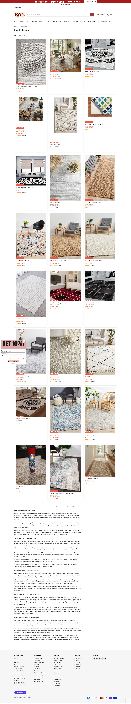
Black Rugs (36, 666)
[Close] (24, 341)
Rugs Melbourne (77, 658)
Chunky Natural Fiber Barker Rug (58, 260)
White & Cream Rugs (39, 662)
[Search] (92, 14)
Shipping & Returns (19, 666)
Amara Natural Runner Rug (91, 478)
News (110, 21)
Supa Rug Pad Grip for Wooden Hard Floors (26, 86)
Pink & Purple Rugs (38, 675)
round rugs (37, 549)
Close (13, 363)
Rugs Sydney (77, 662)
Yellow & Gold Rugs (38, 677)
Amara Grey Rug (20, 130)
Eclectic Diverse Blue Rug (56, 434)
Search (16, 658)
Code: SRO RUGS (91, 1)
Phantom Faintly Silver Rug (22, 376)
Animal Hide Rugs (58, 685)
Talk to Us (16, 660)
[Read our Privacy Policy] (24, 358)
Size (28, 21)
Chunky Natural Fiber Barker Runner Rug (95, 202)
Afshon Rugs (67, 21)
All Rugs (22, 21)
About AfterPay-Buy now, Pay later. (22, 672)
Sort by (16, 35)
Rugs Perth (76, 660)
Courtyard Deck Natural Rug (91, 434)
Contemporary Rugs (59, 658)
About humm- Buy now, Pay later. (22, 675)
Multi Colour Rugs (38, 681)
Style (40, 21)
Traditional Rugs (58, 666)
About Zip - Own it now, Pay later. (22, 670)
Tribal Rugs (56, 672)
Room (46, 21)
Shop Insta (83, 21)
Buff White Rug (88, 376)
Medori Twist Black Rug (90, 303)
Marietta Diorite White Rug (22, 318)
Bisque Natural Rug (55, 144)
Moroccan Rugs (57, 668)
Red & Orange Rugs (39, 672)
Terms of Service (18, 668)
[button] (110, 15)
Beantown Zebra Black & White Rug (24, 187)
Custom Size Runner (56, 21)
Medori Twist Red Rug (55, 303)
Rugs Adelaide (77, 668)
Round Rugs (57, 681)
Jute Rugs (56, 675)
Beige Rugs (37, 660)
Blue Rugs (36, 670)
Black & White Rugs (38, 658)
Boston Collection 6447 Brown (23, 418)
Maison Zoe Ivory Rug (55, 202)
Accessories (91, 21)
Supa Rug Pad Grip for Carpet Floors (94, 124)
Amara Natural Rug (55, 73)
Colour (34, 21)
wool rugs (57, 515)
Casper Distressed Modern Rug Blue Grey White (62, 493)
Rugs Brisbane (77, 666)
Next (72, 506)
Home (15, 21)
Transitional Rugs (58, 660)
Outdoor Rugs (57, 679)
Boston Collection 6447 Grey (92, 71)
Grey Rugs (36, 664)
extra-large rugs (45, 549)
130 (68, 506)
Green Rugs (37, 668)
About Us (16, 662)
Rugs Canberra (77, 664)
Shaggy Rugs (57, 670)
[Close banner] (129, 1)
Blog (15, 664)
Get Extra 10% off (13, 361)
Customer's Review (102, 21)
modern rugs (37, 525)
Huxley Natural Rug (55, 376)
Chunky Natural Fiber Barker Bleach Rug (94, 260)
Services (74, 21)
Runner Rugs (57, 683)
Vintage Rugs (57, 664)
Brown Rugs (37, 679)
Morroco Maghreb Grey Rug (22, 260)
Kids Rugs (56, 677)
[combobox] (4, 351)
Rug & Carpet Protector (21, 486)
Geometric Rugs (58, 662)
